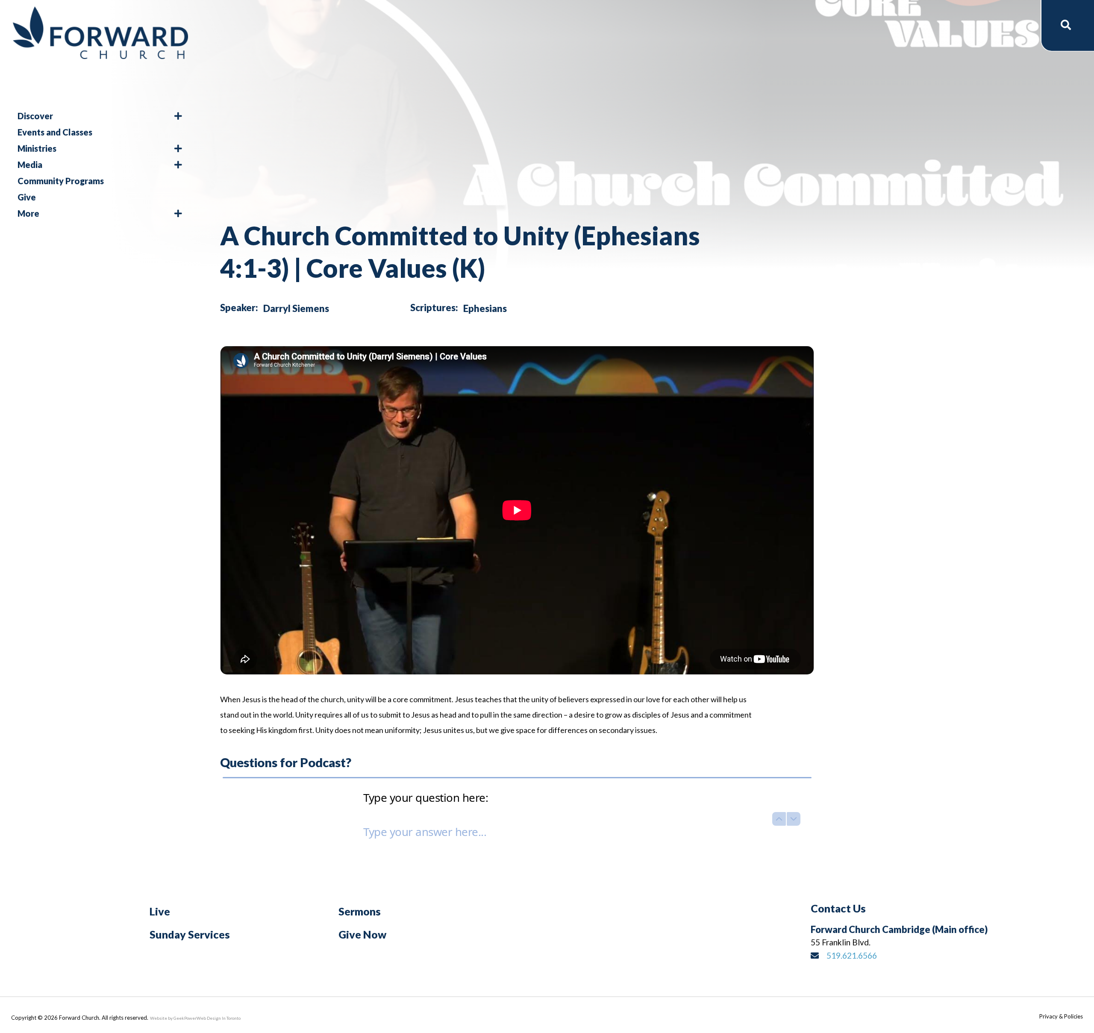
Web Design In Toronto (219, 1018)
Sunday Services (190, 934)
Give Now (362, 934)
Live (160, 911)
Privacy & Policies (1061, 1016)
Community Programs (61, 181)
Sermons (359, 911)
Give (27, 197)
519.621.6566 (851, 955)
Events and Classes (55, 132)
